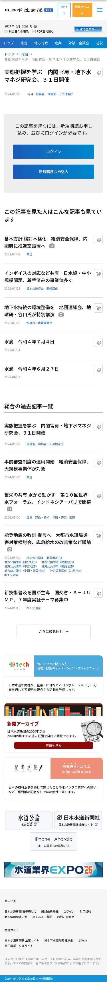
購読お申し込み (82, 10)
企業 (29, 517)
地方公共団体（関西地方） (58, 566)
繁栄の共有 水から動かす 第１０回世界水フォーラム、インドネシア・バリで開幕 (47, 498)
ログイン (64, 10)
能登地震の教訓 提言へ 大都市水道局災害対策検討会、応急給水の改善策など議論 (47, 538)
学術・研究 (59, 517)
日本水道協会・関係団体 (42, 288)
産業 (58, 42)
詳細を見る (53, 745)
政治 (29, 254)
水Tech (82, 940)
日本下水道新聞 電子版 (58, 940)
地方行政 (41, 42)
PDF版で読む (45, 31)
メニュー (99, 10)
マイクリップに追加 (102, 70)
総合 (24, 42)
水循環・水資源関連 (39, 323)
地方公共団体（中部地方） (21, 566)
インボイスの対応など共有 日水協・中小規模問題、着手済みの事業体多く (47, 276)
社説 (99, 42)
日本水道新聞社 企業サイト (22, 940)
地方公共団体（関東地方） (58, 562)
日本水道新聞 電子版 (29, 10)
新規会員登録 (49, 911)
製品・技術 (42, 517)
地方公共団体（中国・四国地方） (25, 570)
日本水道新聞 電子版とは (21, 911)
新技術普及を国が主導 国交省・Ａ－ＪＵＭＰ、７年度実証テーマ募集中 (47, 596)
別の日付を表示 (19, 31)
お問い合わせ (65, 917)
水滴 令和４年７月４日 (29, 341)
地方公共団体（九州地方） (67, 570)
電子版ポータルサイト (19, 945)
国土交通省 (11, 575)
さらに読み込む (51, 631)
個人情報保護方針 (16, 917)
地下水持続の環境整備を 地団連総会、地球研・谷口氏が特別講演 (47, 311)
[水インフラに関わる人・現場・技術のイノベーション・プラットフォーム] (53, 666)
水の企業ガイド (90, 29)
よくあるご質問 (42, 917)
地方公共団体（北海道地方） (45, 557)
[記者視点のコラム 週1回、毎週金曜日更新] (53, 768)
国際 (72, 517)
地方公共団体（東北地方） (21, 562)
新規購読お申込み (53, 171)
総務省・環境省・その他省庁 (54, 94)
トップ (8, 42)
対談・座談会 (78, 42)
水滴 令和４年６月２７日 (31, 368)
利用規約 (85, 911)
